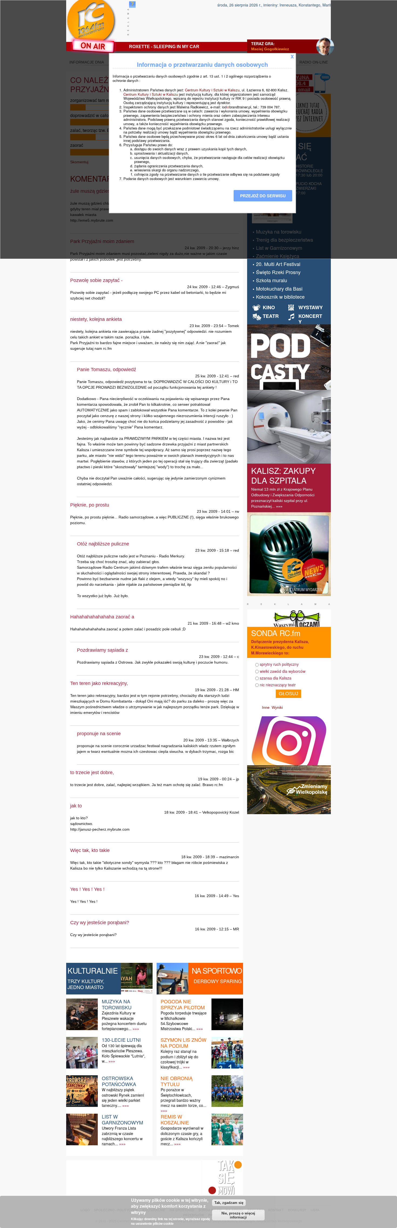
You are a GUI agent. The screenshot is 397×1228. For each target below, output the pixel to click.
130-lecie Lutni (121, 1039)
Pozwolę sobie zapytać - (96, 280)
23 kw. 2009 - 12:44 (216, 656)
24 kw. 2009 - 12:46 (204, 287)
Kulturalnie (93, 970)
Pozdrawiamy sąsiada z (102, 650)
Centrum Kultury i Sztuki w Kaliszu (212, 89)
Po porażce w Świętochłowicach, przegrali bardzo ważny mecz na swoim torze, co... (183, 1097)
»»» (136, 1029)
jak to (76, 805)
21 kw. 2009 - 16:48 (204, 623)
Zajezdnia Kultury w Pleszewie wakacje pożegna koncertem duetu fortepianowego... (124, 1020)
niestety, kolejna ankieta (96, 319)
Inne (266, 707)
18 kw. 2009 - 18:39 (198, 857)
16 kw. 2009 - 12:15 (212, 929)
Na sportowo (217, 970)
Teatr (271, 316)
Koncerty (310, 318)
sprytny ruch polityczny (279, 664)
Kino (269, 307)
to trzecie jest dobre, (92, 772)
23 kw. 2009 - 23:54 (206, 326)
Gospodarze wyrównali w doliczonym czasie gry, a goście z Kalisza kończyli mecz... (182, 1135)
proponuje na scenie (99, 733)
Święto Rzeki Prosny (278, 271)
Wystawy (310, 307)
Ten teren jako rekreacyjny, (99, 683)
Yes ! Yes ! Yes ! (87, 889)
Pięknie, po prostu (89, 505)
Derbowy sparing (218, 980)
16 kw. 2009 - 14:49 (211, 896)
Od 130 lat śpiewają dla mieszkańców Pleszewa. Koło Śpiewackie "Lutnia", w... (123, 1053)
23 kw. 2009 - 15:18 (212, 550)
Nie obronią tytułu (177, 1080)
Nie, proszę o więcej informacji (238, 1215)
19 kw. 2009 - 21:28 (212, 690)
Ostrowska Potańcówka (119, 1080)
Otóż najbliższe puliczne (103, 544)
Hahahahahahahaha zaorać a (102, 617)
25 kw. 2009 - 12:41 (212, 376)
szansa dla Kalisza (275, 678)
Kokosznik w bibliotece (280, 296)
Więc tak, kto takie (90, 850)
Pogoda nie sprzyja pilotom (183, 1004)
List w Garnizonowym (122, 1119)
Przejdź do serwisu (263, 196)
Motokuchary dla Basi (279, 288)
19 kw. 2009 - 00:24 (215, 779)
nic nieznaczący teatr (278, 684)
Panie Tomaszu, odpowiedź (106, 369)
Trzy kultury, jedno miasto (86, 983)
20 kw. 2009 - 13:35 (200, 740)
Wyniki (277, 707)
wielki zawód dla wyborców (282, 671)
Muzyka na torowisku (117, 1004)
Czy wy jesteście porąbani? (99, 922)
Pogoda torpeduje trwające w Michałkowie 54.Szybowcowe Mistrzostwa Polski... (184, 1020)
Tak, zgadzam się (228, 1203)
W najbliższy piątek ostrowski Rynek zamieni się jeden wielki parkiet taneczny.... (123, 1097)
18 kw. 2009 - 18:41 (181, 812)
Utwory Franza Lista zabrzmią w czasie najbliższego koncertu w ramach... (122, 1135)
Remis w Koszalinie (175, 1119)
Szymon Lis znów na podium (183, 1042)
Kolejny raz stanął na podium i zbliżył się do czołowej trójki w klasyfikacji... (179, 1059)
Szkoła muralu (271, 280)
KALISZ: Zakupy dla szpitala (283, 475)
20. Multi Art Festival (278, 263)
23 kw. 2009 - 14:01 (214, 511)
